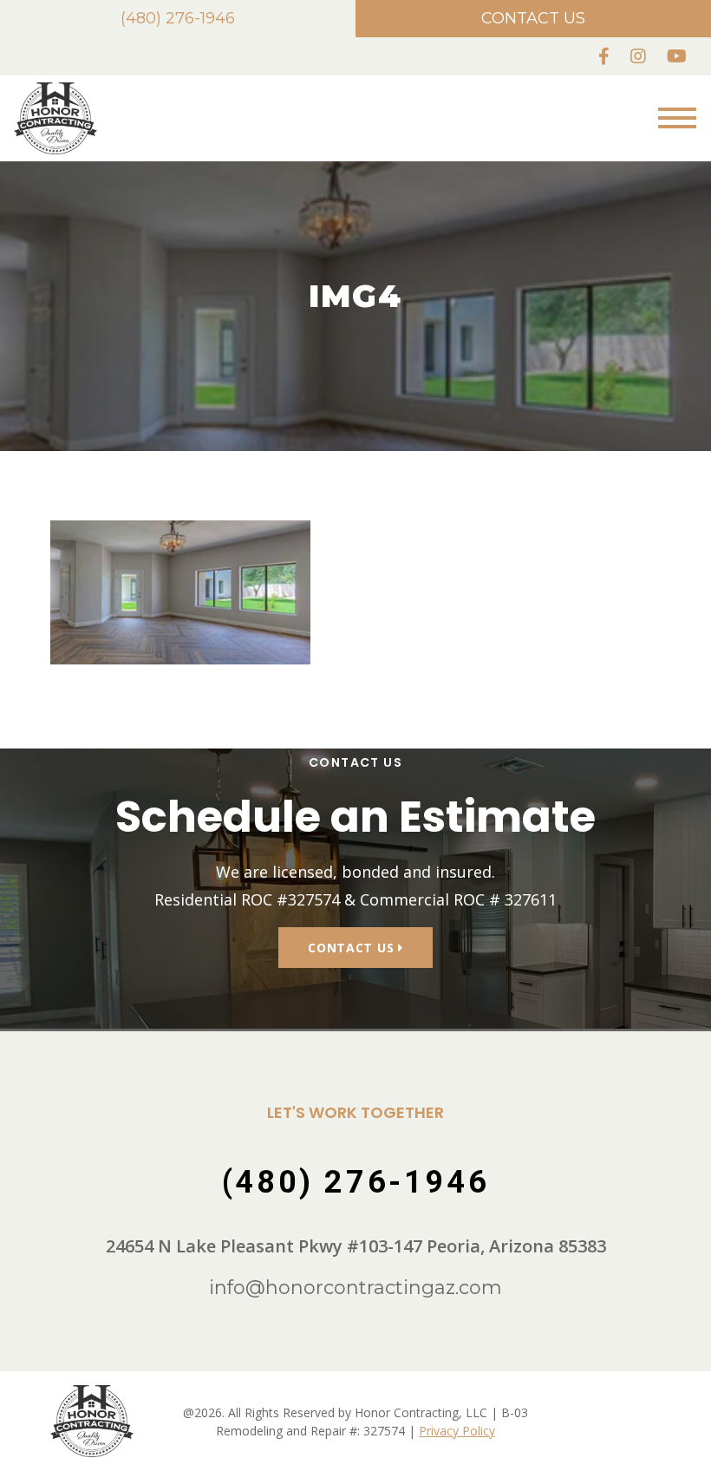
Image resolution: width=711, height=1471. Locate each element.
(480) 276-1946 (178, 18)
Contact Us (533, 18)
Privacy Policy (457, 1430)
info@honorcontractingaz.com (355, 1287)
